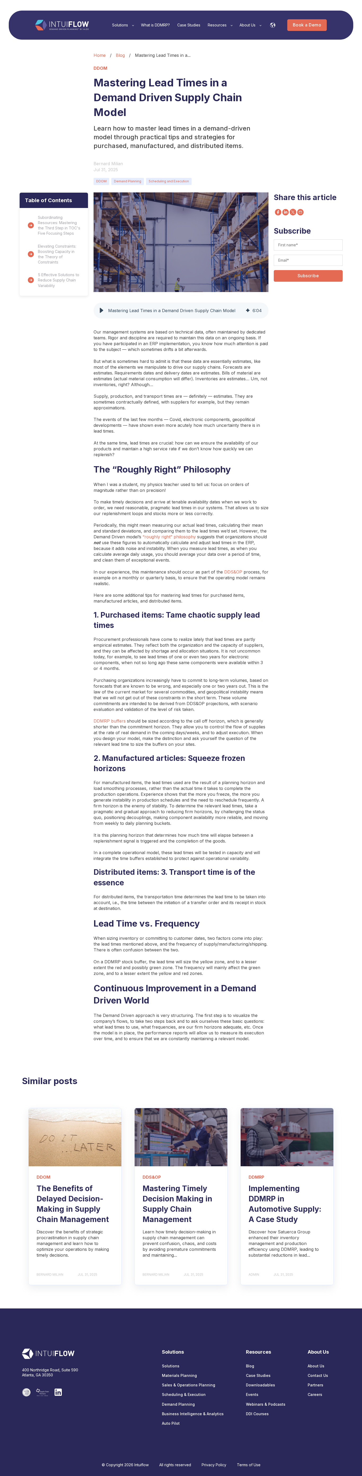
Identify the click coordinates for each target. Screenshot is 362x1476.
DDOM (101, 181)
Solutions (170, 1366)
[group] (181, 310)
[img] (248, 310)
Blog (120, 55)
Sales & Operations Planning (188, 1385)
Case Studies (258, 1375)
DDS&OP (233, 572)
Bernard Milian (108, 163)
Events (252, 1394)
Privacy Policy (214, 1465)
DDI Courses (257, 1414)
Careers (315, 1394)
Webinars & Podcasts (265, 1404)
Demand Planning (127, 181)
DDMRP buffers (110, 721)
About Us (316, 1366)
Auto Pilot (171, 1423)
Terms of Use (249, 1465)
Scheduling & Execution (184, 1394)
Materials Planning (179, 1375)
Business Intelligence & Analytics (193, 1414)
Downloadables (260, 1385)
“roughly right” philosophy (169, 536)
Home (100, 55)
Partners (315, 1385)
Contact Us (318, 1375)
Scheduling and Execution (169, 181)
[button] (101, 310)
